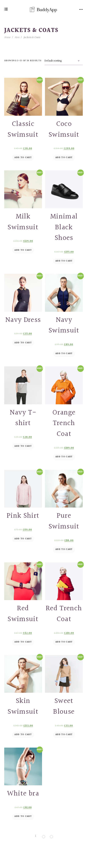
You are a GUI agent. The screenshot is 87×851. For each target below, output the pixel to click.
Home (7, 37)
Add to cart (23, 157)
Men (17, 37)
